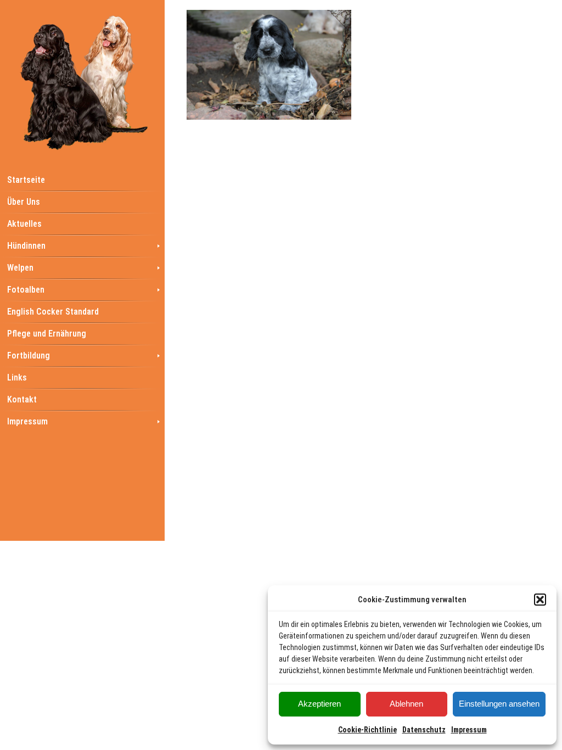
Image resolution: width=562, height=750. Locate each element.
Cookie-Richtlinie (367, 729)
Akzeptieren (319, 703)
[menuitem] (82, 180)
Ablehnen (406, 703)
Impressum (469, 729)
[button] (540, 599)
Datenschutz (424, 729)
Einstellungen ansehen (499, 703)
